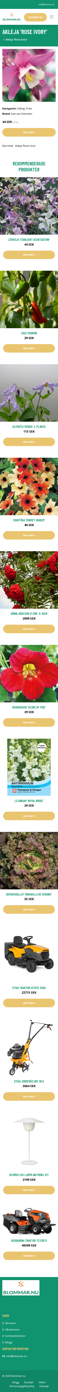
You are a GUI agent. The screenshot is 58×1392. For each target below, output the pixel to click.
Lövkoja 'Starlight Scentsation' (29, 239)
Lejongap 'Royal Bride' (29, 801)
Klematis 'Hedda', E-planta (29, 426)
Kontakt (28, 1382)
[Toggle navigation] (51, 17)
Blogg (8, 1342)
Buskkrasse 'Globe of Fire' (29, 707)
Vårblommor (12, 1329)
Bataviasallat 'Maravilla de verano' (29, 894)
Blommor (10, 1323)
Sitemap (44, 1386)
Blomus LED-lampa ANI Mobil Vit (29, 1175)
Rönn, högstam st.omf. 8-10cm (29, 613)
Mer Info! (29, 132)
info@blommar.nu (46, 4)
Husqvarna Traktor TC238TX (29, 1240)
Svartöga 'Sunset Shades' (29, 520)
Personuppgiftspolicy (21, 1386)
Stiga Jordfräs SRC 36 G (29, 1081)
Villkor (42, 1382)
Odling (21, 108)
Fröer (29, 108)
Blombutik (35, 17)
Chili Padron (29, 333)
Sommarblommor (15, 1336)
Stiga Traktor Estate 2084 (29, 988)
